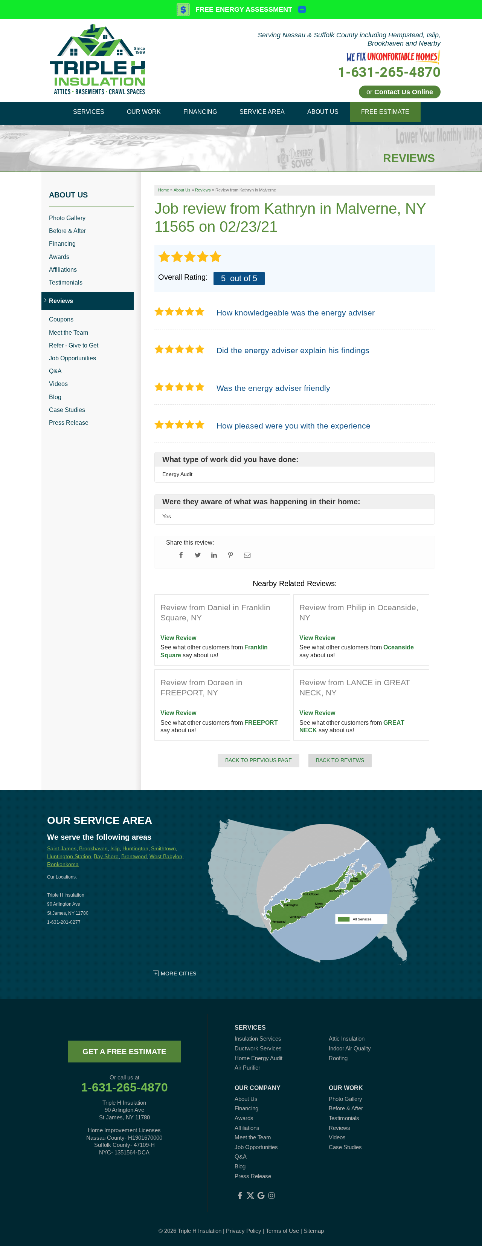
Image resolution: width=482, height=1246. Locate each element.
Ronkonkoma (63, 864)
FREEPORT (261, 722)
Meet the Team (68, 332)
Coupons (61, 319)
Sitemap (314, 1231)
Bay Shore (106, 856)
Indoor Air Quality (350, 1048)
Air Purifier (247, 1067)
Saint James (61, 848)
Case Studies (67, 410)
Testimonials (65, 282)
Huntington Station (69, 856)
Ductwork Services (258, 1048)
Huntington (135, 848)
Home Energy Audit (258, 1058)
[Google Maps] (260, 1195)
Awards (59, 257)
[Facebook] (239, 1195)
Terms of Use (282, 1231)
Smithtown (163, 848)
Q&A (55, 371)
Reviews (61, 301)
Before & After (67, 231)
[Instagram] (271, 1195)
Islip (115, 848)
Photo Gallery (67, 218)
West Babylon (165, 856)
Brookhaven (93, 848)
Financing (62, 243)
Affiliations (63, 269)
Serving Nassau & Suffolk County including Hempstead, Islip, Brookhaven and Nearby (349, 39)
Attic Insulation (347, 1038)
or (399, 92)
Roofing (338, 1058)
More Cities (179, 973)
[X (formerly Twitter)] (250, 1195)
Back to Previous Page (258, 760)
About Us (68, 195)
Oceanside (398, 647)
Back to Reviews (340, 760)
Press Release (68, 422)
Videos (58, 384)
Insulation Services (258, 1038)
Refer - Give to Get (73, 345)
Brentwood (134, 856)
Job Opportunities (72, 358)
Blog (55, 397)
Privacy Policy (243, 1231)
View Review (178, 638)
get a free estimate (124, 1051)
